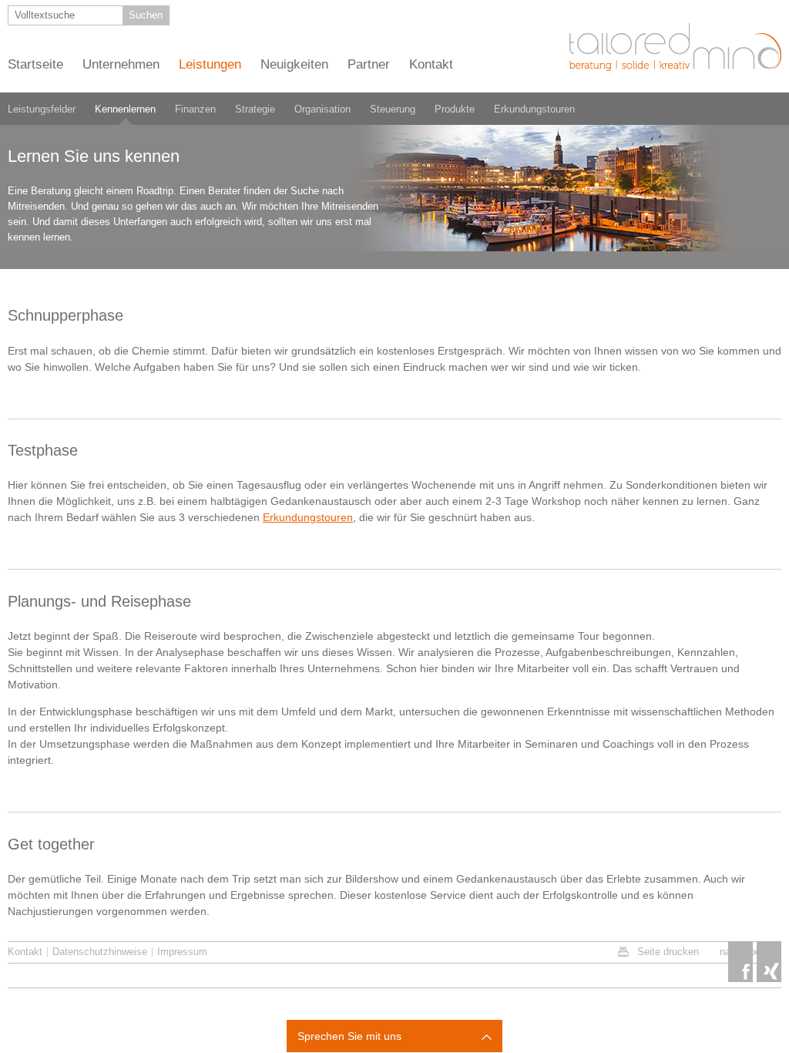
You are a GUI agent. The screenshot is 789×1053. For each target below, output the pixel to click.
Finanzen (195, 109)
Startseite (35, 64)
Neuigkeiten (294, 64)
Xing (769, 961)
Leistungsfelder (42, 109)
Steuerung (392, 109)
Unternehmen (120, 64)
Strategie (255, 109)
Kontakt (431, 64)
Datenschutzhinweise (99, 951)
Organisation (322, 109)
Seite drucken (668, 951)
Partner (368, 64)
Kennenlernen (125, 109)
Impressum (182, 951)
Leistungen (210, 64)
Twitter (740, 961)
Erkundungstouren (534, 109)
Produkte (455, 109)
